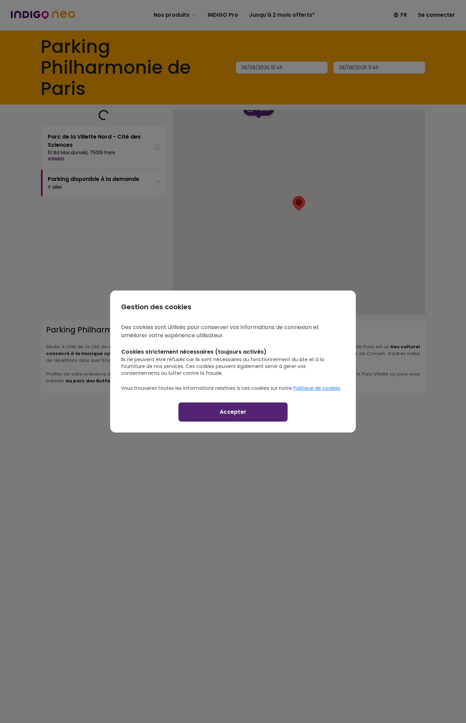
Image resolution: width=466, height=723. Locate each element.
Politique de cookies (316, 388)
